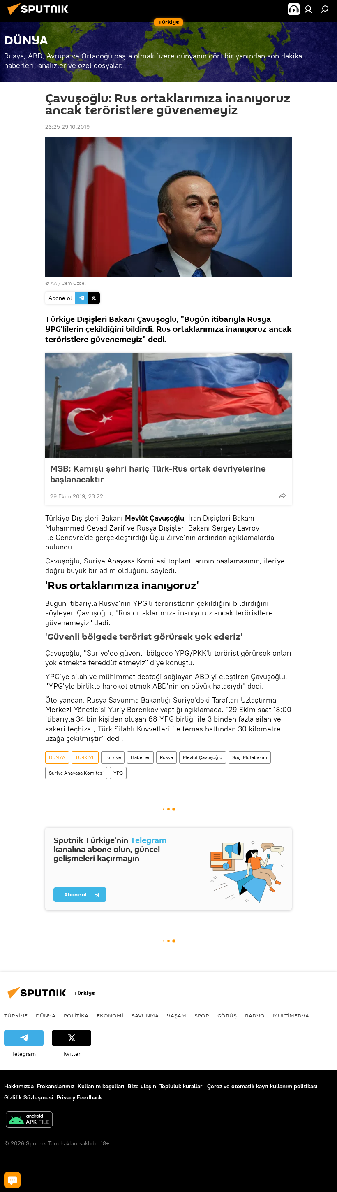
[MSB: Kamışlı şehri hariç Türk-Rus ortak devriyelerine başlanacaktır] (168, 405)
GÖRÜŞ (227, 1015)
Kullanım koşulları (101, 1086)
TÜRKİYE (85, 757)
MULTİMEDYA (291, 1015)
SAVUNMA (145, 1015)
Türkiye (113, 757)
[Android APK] (29, 1120)
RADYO (255, 1015)
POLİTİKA (76, 1015)
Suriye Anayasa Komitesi (76, 773)
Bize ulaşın (142, 1086)
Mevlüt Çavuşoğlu (202, 757)
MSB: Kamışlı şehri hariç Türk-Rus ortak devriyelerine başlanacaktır (158, 473)
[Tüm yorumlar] (12, 1180)
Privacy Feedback (79, 1097)
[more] (282, 495)
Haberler (140, 757)
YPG (118, 773)
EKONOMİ (110, 1015)
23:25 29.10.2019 (67, 126)
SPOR (201, 1015)
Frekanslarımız (55, 1086)
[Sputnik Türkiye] (40, 16)
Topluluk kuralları (181, 1086)
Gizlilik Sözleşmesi (28, 1097)
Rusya (166, 757)
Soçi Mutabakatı (249, 757)
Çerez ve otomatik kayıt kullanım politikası (262, 1086)
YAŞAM (176, 1015)
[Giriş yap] (308, 9)
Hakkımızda (19, 1086)
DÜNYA (57, 757)
